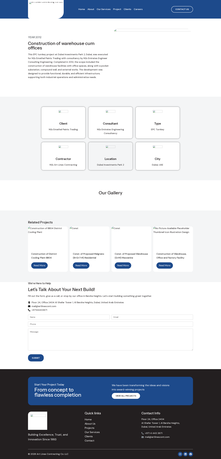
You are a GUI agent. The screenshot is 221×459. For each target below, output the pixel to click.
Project (117, 9)
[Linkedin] (185, 454)
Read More (39, 265)
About (90, 9)
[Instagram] (180, 454)
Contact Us (182, 9)
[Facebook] (190, 454)
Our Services (104, 9)
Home (81, 9)
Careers (138, 9)
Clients (127, 9)
